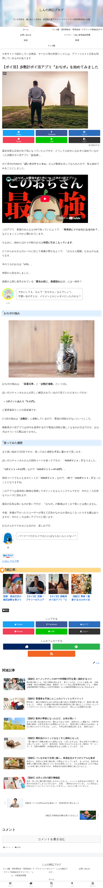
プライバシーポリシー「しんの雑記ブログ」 (51, 870)
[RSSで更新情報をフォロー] (51, 654)
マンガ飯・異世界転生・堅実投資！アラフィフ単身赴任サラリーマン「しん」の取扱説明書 (19, 872)
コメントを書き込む (51, 839)
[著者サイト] (26, 647)
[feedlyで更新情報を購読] (76, 647)
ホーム (51, 879)
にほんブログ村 (10, 561)
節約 (6, 610)
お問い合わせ (84, 869)
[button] (95, 480)
